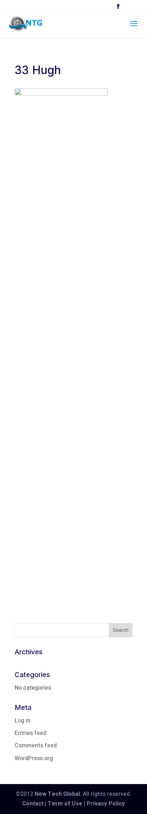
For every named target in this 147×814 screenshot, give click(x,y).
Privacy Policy (106, 803)
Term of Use (65, 803)
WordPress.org (34, 758)
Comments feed (36, 745)
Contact (33, 803)
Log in (22, 720)
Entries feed (30, 733)
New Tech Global (57, 794)
